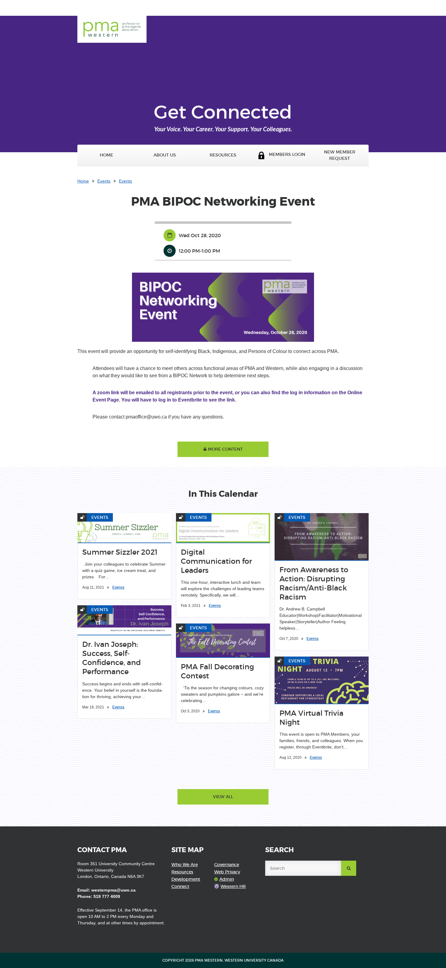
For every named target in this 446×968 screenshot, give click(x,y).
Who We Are (184, 864)
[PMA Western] (111, 25)
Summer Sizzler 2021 (119, 552)
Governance (226, 864)
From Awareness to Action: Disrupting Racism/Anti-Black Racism (313, 583)
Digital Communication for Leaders (216, 561)
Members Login (285, 154)
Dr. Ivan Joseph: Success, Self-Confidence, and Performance (111, 658)
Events (103, 181)
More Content (225, 449)
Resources (223, 155)
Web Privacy (227, 872)
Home (106, 155)
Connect (180, 886)
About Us (165, 155)
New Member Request (339, 155)
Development (185, 879)
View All (223, 796)
